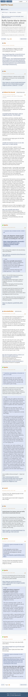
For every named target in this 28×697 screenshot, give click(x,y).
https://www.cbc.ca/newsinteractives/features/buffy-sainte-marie (13, 255)
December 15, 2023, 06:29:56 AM (8, 541)
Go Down (3, 39)
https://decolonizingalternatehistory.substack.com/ (13, 354)
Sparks (6, 225)
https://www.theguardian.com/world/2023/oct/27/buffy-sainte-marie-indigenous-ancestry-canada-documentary (13, 244)
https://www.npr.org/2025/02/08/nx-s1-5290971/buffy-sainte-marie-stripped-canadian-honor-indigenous (13, 583)
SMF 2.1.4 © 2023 (10, 695)
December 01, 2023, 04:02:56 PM (8, 508)
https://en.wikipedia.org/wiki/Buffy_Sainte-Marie (12, 303)
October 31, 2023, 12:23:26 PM (8, 73)
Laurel (6, 488)
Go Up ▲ (19, 693)
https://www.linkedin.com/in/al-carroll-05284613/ (12, 361)
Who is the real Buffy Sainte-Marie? (10, 209)
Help (8, 693)
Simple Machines (17, 695)
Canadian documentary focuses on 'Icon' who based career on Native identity (13, 143)
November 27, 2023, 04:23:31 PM (8, 369)
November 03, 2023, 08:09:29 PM (8, 227)
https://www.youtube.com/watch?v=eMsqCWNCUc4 (10, 277)
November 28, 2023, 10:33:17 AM (8, 490)
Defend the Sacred (9, 92)
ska (5, 43)
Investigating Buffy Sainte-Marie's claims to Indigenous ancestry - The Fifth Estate (12, 114)
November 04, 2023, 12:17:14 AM (8, 313)
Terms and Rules (13, 693)
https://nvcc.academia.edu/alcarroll (10, 356)
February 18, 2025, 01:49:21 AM (8, 572)
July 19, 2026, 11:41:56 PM (7, 639)
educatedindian (8, 311)
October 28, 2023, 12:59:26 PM (8, 45)
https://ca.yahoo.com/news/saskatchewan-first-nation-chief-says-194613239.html (13, 531)
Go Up (2, 684)
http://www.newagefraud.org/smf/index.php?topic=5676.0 (13, 647)
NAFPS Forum (7, 5)
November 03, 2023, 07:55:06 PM (8, 94)
